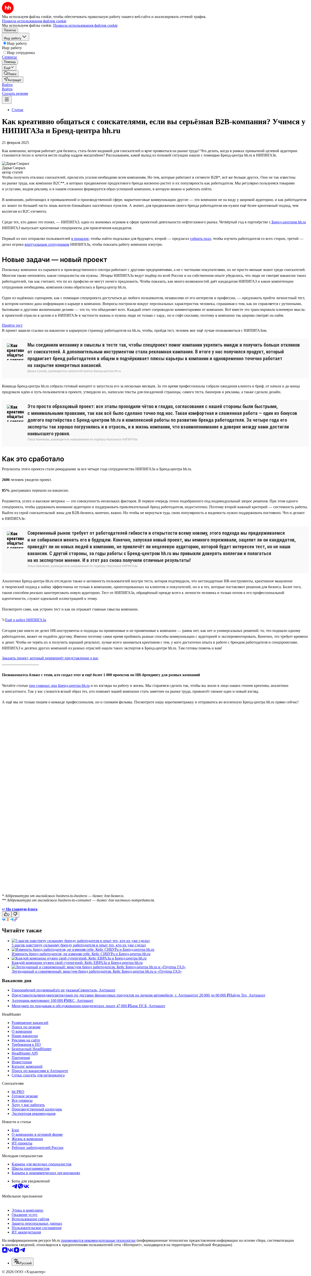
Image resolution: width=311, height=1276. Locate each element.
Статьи (17, 110)
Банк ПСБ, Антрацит (147, 1006)
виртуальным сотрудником (47, 244)
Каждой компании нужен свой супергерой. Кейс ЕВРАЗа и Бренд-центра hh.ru (77, 963)
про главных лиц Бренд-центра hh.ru (59, 685)
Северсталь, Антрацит (96, 990)
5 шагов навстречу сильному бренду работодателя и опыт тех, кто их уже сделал (79, 945)
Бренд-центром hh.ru (288, 222)
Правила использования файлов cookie (85, 25)
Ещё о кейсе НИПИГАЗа (25, 620)
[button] (7, 85)
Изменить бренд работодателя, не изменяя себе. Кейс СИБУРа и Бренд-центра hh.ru (81, 954)
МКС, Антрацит (79, 1000)
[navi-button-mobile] (7, 100)
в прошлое (80, 238)
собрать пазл (200, 238)
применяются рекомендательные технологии (98, 1240)
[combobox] (23, 1262)
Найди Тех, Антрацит (247, 995)
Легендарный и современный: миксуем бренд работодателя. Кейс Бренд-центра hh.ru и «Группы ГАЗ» (97, 971)
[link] (10, 73)
